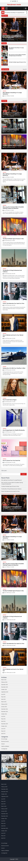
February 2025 (4, 704)
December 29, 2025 (11, 645)
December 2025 (4, 684)
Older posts (4, 470)
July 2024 (3, 716)
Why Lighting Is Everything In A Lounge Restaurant (12, 36)
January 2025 (4, 706)
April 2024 (3, 721)
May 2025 (3, 696)
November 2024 (4, 711)
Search (23, 474)
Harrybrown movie (14, 4)
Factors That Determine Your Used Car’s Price (13, 303)
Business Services (5, 741)
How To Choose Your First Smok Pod (11, 460)
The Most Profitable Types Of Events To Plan (17, 62)
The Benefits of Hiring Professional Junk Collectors (12, 271)
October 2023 (4, 726)
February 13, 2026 (11, 147)
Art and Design (4, 739)
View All (24, 69)
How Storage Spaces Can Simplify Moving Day (14, 430)
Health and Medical (5, 746)
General (5, 34)
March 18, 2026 (11, 39)
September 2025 (4, 692)
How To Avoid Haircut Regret (9, 399)
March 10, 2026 (11, 131)
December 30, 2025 (11, 619)
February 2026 (4, 682)
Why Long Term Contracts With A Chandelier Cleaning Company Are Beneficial (17, 55)
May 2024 (3, 719)
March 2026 (3, 679)
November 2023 (4, 723)
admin (5, 39)
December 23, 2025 (11, 672)
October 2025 (4, 689)
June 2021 (3, 728)
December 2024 (4, 709)
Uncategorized (4, 748)
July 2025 (3, 694)
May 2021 (3, 731)
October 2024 (4, 714)
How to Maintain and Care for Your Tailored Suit (13, 335)
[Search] (26, 8)
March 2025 (3, 701)
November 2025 (4, 687)
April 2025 (3, 699)
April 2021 (3, 733)
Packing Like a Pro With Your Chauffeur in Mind (14, 368)
